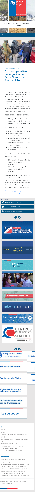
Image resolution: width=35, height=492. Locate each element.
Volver (13, 192)
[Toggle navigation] (2, 35)
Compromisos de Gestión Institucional (13, 471)
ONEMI (3, 432)
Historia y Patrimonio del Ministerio (12, 446)
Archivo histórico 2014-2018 (9, 443)
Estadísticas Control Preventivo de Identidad (15, 475)
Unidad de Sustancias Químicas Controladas (15, 464)
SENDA (3, 430)
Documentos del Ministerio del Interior (13, 473)
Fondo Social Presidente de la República (14, 468)
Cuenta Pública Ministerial (9, 448)
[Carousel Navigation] (17, 217)
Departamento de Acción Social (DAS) (13, 466)
